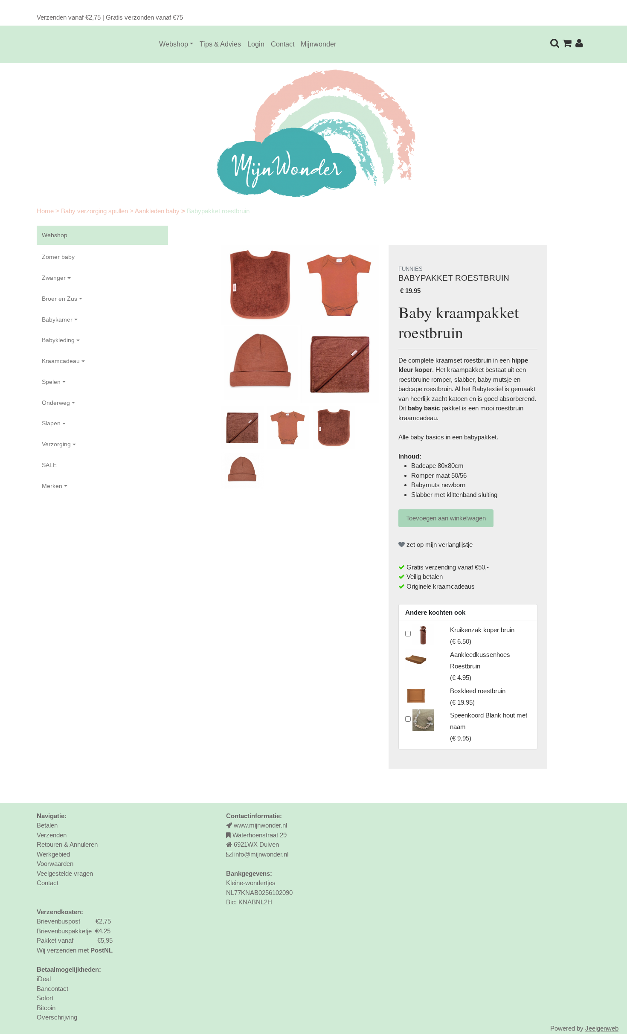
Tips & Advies (220, 44)
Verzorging (56, 444)
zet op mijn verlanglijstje (439, 544)
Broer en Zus (59, 298)
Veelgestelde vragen (65, 873)
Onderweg (56, 402)
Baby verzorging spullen (95, 211)
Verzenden (52, 835)
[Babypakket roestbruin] (300, 324)
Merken (52, 485)
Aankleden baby (158, 211)
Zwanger (54, 277)
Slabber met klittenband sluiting (454, 494)
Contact (282, 44)
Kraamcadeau (61, 360)
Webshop (173, 44)
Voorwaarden (55, 863)
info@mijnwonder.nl (261, 854)
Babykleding (58, 340)
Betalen (47, 825)
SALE (49, 465)
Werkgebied (53, 854)
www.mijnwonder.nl (260, 825)
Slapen (51, 423)
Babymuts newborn (438, 484)
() (480, 666)
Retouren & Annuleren (67, 844)
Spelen (51, 381)
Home (46, 211)
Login (255, 44)
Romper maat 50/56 (439, 475)
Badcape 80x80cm (437, 465)
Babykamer (57, 319)
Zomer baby (58, 256)
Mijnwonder (318, 44)
